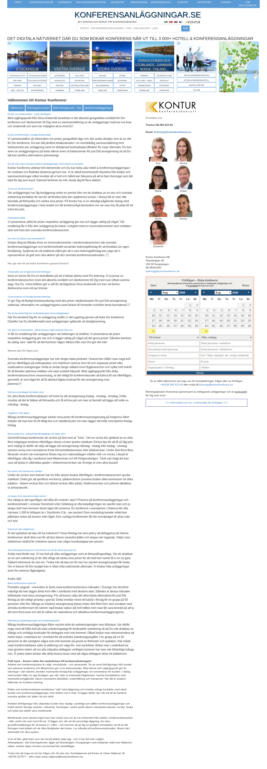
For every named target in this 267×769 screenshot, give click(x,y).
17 (153, 320)
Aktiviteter (204, 2)
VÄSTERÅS (164, 86)
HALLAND (79, 76)
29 (189, 326)
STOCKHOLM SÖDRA (37, 81)
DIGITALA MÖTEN (196, 85)
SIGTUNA (37, 86)
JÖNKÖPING (122, 90)
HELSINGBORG (102, 86)
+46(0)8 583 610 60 (171, 384)
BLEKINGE (122, 81)
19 (168, 320)
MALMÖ (102, 76)
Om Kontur (117, 2)
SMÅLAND (102, 90)
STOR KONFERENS (196, 69)
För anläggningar (248, 4)
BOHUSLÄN (60, 81)
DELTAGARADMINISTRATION (196, 75)
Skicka (200, 373)
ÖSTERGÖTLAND (164, 76)
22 (189, 320)
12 (168, 315)
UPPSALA (164, 81)
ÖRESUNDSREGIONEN (102, 81)
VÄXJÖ (122, 86)
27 (175, 326)
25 (160, 326)
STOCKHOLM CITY (17, 76)
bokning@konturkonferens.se (172, 132)
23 (196, 320)
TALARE (196, 90)
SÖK (185, 28)
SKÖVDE (60, 86)
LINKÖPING (164, 90)
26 (168, 326)
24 (153, 326)
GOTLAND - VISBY (144, 81)
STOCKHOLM (27, 69)
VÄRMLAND (79, 90)
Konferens (65, 2)
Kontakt (226, 2)
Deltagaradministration (91, 2)
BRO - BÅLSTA (17, 90)
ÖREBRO (144, 76)
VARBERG (59, 90)
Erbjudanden (139, 2)
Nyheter (182, 2)
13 (175, 315)
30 (196, 326)
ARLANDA (17, 81)
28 (182, 326)
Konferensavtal (161, 2)
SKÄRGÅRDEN (37, 90)
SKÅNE (122, 76)
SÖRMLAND (144, 90)
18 (160, 320)
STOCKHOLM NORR (37, 76)
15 (189, 315)
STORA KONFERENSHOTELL (196, 80)
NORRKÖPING (144, 86)
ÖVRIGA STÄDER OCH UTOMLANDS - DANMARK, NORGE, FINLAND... (154, 65)
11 (160, 315)
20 (175, 320)
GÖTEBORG (59, 76)
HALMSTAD (79, 81)
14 (182, 315)
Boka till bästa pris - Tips (67, 108)
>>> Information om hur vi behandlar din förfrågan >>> (196, 402)
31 (153, 331)
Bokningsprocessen (38, 108)
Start (18, 2)
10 (153, 315)
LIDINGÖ (17, 86)
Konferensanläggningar (98, 108)
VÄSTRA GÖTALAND (79, 86)
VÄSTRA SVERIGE (69, 69)
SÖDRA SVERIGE (112, 69)
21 (182, 320)
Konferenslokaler (41, 2)
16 (196, 315)
